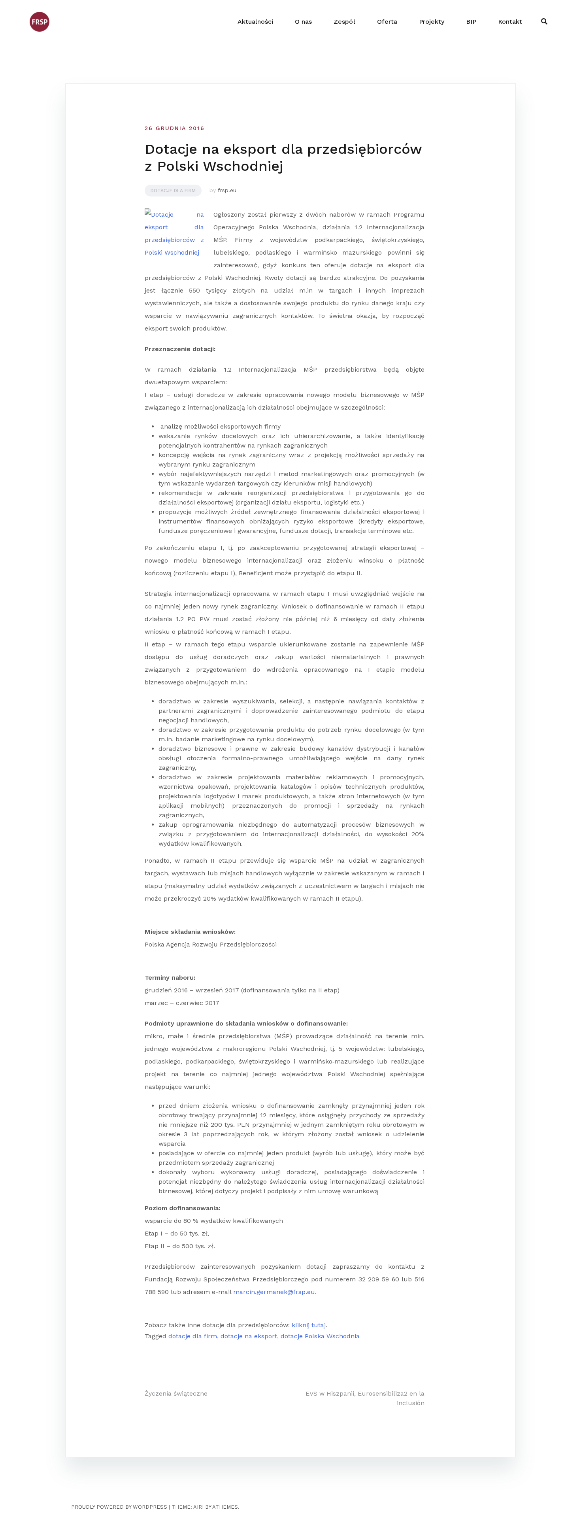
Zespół (344, 21)
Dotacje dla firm (173, 190)
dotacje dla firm (192, 1336)
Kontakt (510, 21)
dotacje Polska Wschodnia (320, 1336)
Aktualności (255, 21)
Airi (198, 1507)
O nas (303, 21)
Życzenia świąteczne (176, 1393)
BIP (471, 21)
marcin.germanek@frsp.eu (274, 1292)
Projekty (431, 21)
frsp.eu (227, 190)
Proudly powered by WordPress (119, 1507)
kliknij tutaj (309, 1325)
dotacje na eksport (249, 1336)
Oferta (387, 21)
